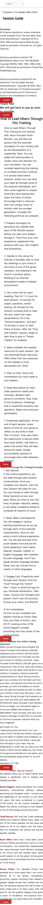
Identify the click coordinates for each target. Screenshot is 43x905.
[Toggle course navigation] (38, 3)
